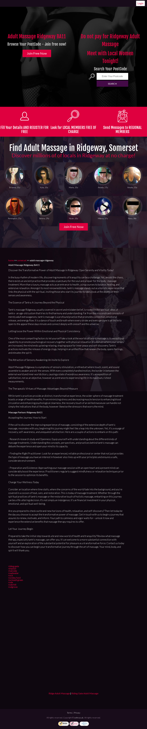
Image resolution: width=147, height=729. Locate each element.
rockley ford (14, 577)
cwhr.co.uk (78, 717)
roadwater (13, 573)
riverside (12, 570)
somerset (21, 260)
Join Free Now (37, 53)
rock (10, 575)
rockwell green (15, 580)
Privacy (77, 712)
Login (140, 3)
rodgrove (13, 586)
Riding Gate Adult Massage (84, 693)
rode (10, 582)
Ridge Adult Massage (59, 693)
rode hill (12, 584)
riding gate (13, 566)
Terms (69, 712)
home (11, 260)
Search (112, 83)
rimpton (12, 568)
